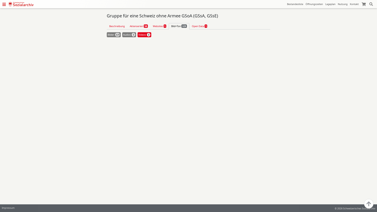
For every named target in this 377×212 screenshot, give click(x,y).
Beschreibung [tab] (117, 26)
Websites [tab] (159, 26)
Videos (143, 34)
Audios (128, 34)
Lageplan (330, 4)
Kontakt (354, 4)
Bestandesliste (295, 4)
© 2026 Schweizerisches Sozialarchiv (355, 208)
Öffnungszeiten (314, 4)
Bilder (113, 34)
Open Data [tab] (199, 26)
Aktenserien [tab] (138, 26)
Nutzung (343, 4)
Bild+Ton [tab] (178, 26)
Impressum (8, 207)
